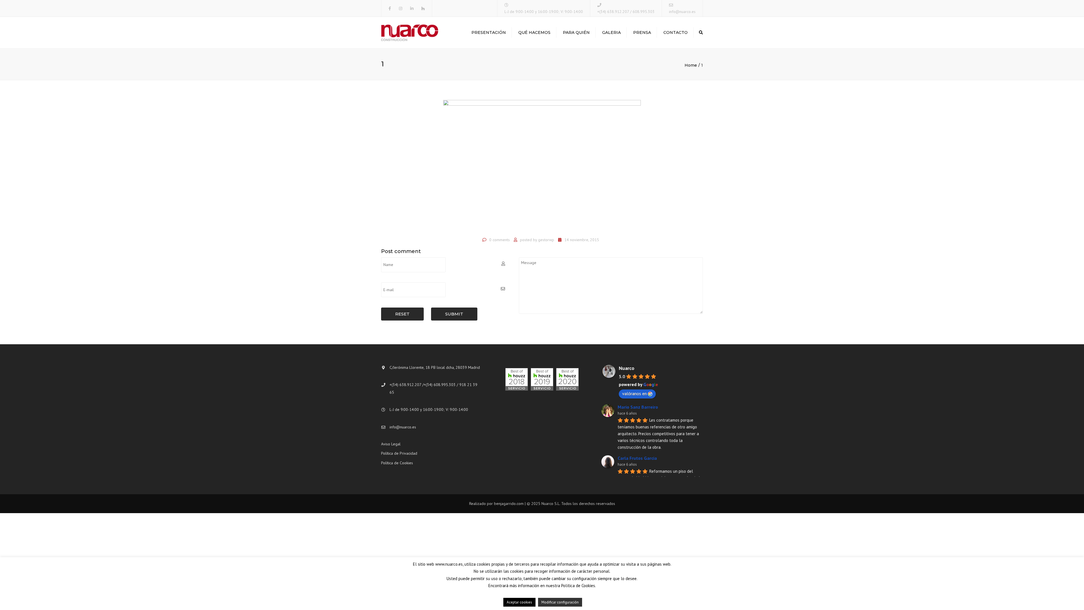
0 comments (499, 239)
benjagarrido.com (509, 503)
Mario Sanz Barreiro (638, 407)
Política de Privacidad (399, 453)
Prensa (642, 32)
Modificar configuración (560, 602)
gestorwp (546, 239)
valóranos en (634, 393)
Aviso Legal (391, 443)
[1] (542, 166)
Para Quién (576, 32)
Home (691, 65)
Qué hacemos (534, 32)
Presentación (488, 32)
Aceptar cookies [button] (519, 602)
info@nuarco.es (682, 11)
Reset (402, 314)
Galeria (611, 32)
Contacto (675, 32)
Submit (454, 314)
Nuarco (626, 368)
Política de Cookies (397, 462)
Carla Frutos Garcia (637, 458)
